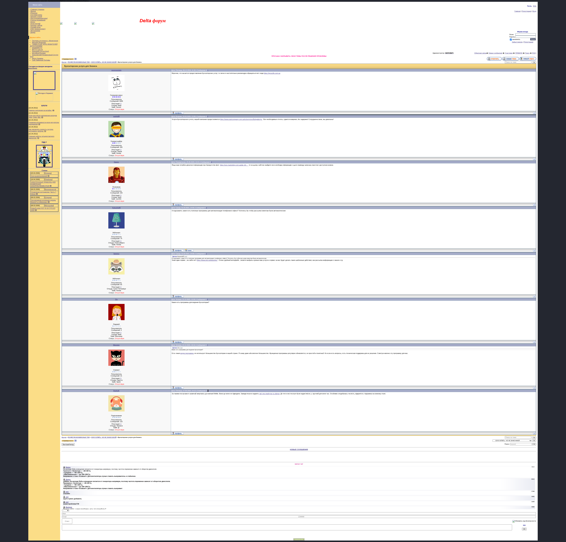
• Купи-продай (35, 23)
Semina (116, 254)
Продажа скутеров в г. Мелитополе (45, 41)
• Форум (33, 11)
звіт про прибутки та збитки (269, 394)
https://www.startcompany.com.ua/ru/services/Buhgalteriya (241, 119)
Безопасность (50, 189)
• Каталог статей (36, 16)
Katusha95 (116, 208)
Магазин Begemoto (39, 42)
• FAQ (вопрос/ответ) (38, 29)
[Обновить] (535, 510)
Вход (534, 11)
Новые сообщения (495, 53)
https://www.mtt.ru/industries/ (207, 260)
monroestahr (116, 70)
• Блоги (32, 22)
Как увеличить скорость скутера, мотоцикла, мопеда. (41, 130)
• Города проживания (37, 20)
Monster (116, 345)
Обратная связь (480, 53)
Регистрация (526, 11)
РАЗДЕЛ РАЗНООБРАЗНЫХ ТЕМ (79, 62)
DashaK (116, 391)
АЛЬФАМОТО (37, 48)
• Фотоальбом (35, 31)
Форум (64, 62)
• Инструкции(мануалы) (39, 18)
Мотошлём (49, 205)
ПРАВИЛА (519, 53)
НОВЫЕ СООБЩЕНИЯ (299, 449)
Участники (509, 53)
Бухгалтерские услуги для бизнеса (130, 62)
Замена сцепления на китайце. (40, 110)
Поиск (527, 53)
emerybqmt (32, 68)
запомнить (516, 39)
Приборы (48, 179)
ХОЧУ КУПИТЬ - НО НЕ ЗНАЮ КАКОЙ (103, 62)
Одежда (48, 173)
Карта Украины (37, 58)
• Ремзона (33, 13)
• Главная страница (37, 9)
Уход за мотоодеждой (39, 176)
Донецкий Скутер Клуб (40, 51)
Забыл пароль (517, 42)
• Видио (32, 32)
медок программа (187, 353)
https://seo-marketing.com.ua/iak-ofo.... (234, 165)
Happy (116, 162)
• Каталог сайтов (36, 25)
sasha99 (116, 116)
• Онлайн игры (35, 27)
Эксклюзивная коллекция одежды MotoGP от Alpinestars (43, 201)
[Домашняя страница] (189, 250)
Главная (517, 11)
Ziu (116, 299)
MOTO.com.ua (37, 49)
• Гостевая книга (36, 15)
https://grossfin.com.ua (272, 73)
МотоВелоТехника (39, 53)
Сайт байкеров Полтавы (41, 60)
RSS (534, 6)
